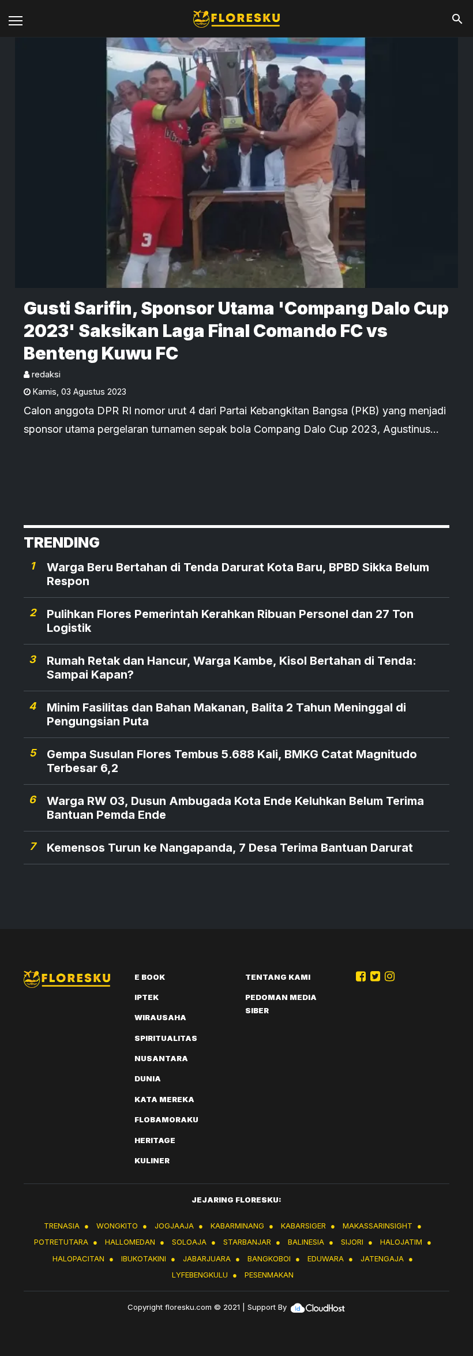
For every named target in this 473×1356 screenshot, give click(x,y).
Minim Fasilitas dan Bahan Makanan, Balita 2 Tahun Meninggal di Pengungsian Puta (226, 714)
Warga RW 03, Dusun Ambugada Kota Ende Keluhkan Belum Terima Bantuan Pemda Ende (235, 808)
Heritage (154, 1140)
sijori (352, 1241)
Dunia (147, 1078)
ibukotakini (143, 1258)
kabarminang (237, 1225)
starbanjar (247, 1241)
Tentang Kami (277, 977)
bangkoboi (269, 1258)
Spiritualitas (165, 1038)
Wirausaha (160, 1017)
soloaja (189, 1241)
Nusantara (161, 1058)
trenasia (62, 1225)
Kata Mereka (164, 1099)
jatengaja (382, 1258)
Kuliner (152, 1160)
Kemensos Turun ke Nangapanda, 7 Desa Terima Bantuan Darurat (230, 848)
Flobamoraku (166, 1119)
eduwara (325, 1258)
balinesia (306, 1241)
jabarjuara (207, 1258)
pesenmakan (269, 1274)
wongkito (117, 1225)
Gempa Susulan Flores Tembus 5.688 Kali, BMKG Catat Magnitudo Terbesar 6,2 (232, 761)
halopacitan (78, 1258)
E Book (149, 977)
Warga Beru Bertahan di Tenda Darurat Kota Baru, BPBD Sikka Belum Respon (238, 574)
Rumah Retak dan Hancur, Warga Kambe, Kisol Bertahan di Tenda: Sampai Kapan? (231, 667)
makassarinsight (377, 1225)
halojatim (401, 1241)
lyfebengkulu (200, 1274)
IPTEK (146, 997)
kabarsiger (303, 1225)
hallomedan (130, 1241)
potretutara (61, 1241)
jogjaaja (174, 1225)
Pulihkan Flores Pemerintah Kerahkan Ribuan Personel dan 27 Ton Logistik (230, 621)
